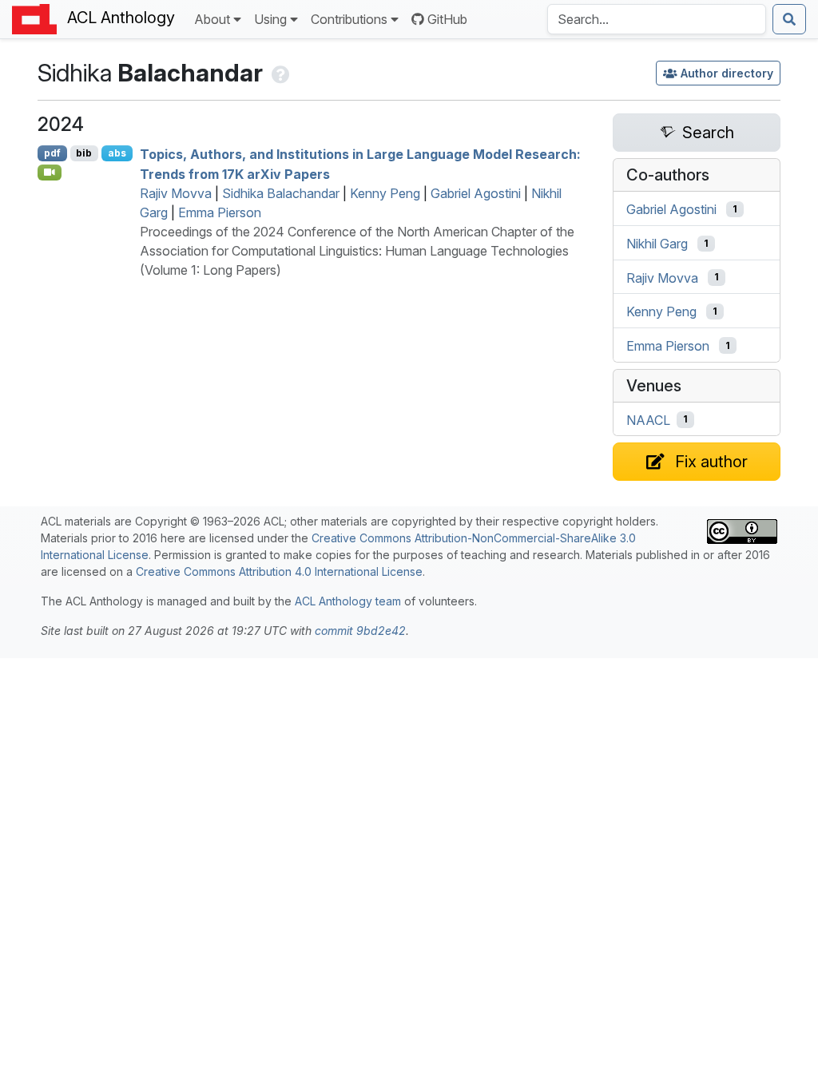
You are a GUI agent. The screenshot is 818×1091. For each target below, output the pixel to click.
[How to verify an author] (279, 72)
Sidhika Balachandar (281, 193)
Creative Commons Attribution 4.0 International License (279, 571)
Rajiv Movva (176, 193)
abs (117, 153)
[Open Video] (50, 173)
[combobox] (656, 19)
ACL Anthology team (348, 601)
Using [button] (270, 19)
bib (84, 153)
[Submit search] (789, 19)
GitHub (447, 19)
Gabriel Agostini (476, 193)
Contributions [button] (349, 19)
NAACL (648, 419)
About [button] (212, 19)
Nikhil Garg (657, 244)
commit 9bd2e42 (360, 630)
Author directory (727, 73)
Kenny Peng (385, 193)
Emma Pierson (219, 212)
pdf (52, 153)
